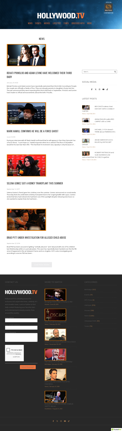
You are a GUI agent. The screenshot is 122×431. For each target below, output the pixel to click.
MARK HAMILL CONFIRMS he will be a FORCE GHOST (32, 131)
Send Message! (27, 367)
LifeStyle (57, 23)
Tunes (66, 23)
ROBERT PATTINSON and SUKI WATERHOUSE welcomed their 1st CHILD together (98, 155)
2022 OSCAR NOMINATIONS (55, 322)
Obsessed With (77, 23)
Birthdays (88, 289)
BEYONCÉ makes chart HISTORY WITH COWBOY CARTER (98, 108)
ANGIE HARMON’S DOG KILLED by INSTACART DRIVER (97, 142)
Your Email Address (12, 325)
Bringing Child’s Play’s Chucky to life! (58, 302)
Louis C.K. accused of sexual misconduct (60, 342)
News (30, 23)
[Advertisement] (99, 50)
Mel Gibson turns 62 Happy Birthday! (58, 362)
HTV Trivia (88, 300)
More (89, 23)
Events (38, 23)
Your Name (9, 317)
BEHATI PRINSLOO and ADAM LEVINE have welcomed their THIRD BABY (39, 75)
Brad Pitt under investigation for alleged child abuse (36, 237)
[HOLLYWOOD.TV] (61, 17)
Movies (47, 23)
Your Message (10, 332)
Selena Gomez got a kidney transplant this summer (35, 183)
